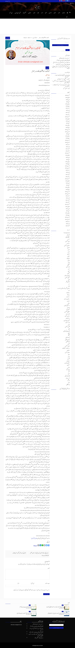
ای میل (32, 583)
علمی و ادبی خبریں (18, 12)
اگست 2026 (67, 95)
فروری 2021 (67, 217)
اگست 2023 (67, 153)
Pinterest (64, 0)
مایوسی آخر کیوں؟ (34, 538)
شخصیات (24, 12)
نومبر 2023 (68, 146)
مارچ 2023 (68, 163)
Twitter (67, 0)
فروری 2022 (67, 191)
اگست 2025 (67, 116)
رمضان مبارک (67, 298)
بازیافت (68, 258)
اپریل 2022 (67, 187)
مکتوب (68, 358)
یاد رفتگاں (68, 384)
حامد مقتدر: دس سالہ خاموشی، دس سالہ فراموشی (61, 62)
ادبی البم (11, 12)
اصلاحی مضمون (67, 245)
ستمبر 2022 (68, 176)
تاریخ (69, 260)
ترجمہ (42, 12)
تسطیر (69, 271)
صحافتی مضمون (67, 311)
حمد (69, 283)
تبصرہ (34, 12)
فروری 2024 (67, 140)
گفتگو (69, 335)
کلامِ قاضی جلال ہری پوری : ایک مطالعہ (63, 64)
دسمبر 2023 (68, 144)
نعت (69, 373)
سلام (69, 303)
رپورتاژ (68, 294)
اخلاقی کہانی (68, 236)
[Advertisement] (37, 26)
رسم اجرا (68, 296)
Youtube (63, 0)
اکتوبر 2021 (68, 200)
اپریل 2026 (67, 103)
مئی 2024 (68, 133)
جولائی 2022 (67, 180)
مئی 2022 (68, 185)
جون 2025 (68, 120)
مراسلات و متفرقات (66, 348)
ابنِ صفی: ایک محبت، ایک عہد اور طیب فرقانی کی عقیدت (61, 67)
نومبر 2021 (68, 197)
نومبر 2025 (68, 110)
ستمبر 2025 (68, 114)
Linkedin (65, 0)
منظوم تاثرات (67, 363)
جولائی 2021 (67, 206)
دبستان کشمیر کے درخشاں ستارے (64, 288)
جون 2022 (68, 182)
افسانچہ (68, 247)
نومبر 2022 (68, 172)
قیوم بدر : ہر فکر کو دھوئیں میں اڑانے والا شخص (61, 81)
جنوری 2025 (67, 131)
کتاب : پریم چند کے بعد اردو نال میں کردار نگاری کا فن (56, 613)
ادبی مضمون (67, 241)
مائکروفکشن (68, 341)
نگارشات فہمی (67, 375)
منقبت (68, 365)
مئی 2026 (68, 101)
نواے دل (68, 378)
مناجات (68, 360)
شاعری (50, 12)
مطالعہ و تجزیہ (67, 352)
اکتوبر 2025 (68, 112)
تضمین (68, 273)
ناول (69, 367)
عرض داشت (67, 316)
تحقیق (68, 264)
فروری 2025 (67, 129)
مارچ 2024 (68, 138)
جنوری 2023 (67, 167)
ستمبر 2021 (68, 202)
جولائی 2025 (67, 118)
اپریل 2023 (67, 161)
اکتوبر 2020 (68, 225)
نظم (69, 371)
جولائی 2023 (67, 155)
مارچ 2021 (68, 215)
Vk (61, 0)
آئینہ (69, 88)
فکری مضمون (67, 326)
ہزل (69, 382)
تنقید (46, 12)
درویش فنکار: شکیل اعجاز (39, 637)
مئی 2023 (68, 159)
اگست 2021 (67, 204)
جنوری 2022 (67, 193)
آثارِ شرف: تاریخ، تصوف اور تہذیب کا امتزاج (24, 613)
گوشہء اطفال (67, 339)
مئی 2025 (68, 123)
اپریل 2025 (67, 125)
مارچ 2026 (68, 105)
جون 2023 (68, 157)
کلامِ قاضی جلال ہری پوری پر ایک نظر (63, 60)
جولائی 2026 (67, 97)
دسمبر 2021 (68, 195)
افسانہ (59, 12)
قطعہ (69, 328)
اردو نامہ (68, 243)
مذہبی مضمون (67, 345)
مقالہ (38, 12)
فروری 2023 (67, 165)
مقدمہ (69, 356)
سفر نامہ (68, 301)
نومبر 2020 (68, 223)
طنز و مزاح (68, 313)
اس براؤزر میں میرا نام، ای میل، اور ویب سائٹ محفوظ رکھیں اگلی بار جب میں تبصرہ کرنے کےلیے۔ (31, 589)
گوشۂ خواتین (68, 337)
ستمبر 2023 (68, 150)
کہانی (69, 333)
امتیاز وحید (67, 86)
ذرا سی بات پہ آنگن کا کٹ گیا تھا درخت (63, 75)
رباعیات (68, 292)
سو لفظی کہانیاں (67, 305)
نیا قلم (69, 380)
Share (35, 545)
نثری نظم (68, 369)
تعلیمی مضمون (67, 277)
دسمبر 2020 (68, 221)
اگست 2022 (67, 178)
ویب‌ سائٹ (47, 583)
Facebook (68, 0)
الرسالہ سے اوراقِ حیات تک (64, 58)
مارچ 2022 (68, 189)
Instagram (59, 0)
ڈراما (69, 290)
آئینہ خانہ (47, 68)
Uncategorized (67, 232)
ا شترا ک (37, 7)
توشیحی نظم (68, 281)
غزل (69, 324)
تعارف (63, 12)
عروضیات (68, 318)
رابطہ (67, 16)
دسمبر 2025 (68, 108)
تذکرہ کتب (68, 266)
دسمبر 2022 (68, 170)
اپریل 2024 (67, 135)
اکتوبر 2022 (68, 174)
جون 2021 (68, 208)
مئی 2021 (68, 210)
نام (18, 583)
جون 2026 (68, 99)
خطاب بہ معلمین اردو (66, 78)
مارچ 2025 (68, 127)
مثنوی (69, 343)
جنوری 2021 (67, 219)
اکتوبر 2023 (68, 148)
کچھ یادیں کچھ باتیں (66, 331)
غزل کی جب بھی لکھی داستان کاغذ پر (19, 552)
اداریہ (69, 239)
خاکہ (69, 286)
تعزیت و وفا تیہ (67, 275)
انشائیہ (55, 12)
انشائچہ (68, 254)
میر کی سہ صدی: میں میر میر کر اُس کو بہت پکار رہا (61, 84)
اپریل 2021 (67, 212)
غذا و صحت (68, 322)
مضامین (29, 12)
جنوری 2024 (67, 142)
